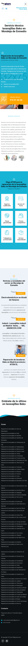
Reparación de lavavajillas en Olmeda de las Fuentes (12, 557)
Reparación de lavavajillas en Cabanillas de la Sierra (13, 530)
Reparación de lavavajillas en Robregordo (12, 585)
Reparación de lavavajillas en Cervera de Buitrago (14, 601)
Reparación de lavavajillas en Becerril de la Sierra (14, 578)
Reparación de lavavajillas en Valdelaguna (12, 526)
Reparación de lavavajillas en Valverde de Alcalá (13, 587)
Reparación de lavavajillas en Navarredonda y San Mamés (14, 487)
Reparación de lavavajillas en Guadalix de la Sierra (12, 575)
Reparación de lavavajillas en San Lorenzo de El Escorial (13, 518)
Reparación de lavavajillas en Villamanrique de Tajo (13, 443)
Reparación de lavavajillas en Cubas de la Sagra (13, 596)
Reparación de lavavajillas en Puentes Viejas (12, 451)
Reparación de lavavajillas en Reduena (11, 471)
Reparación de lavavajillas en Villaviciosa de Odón (12, 464)
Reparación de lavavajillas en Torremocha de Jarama (12, 512)
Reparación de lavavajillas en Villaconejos (12, 583)
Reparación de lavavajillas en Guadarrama (12, 567)
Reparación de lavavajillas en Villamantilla (12, 592)
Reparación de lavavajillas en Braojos (10, 599)
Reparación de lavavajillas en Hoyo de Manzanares (11, 430)
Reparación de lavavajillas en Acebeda (11, 542)
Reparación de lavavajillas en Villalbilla (11, 535)
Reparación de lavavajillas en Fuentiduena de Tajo (14, 460)
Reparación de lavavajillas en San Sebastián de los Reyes (13, 571)
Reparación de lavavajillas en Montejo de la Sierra (14, 524)
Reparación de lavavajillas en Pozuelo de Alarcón (14, 594)
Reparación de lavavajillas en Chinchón (11, 435)
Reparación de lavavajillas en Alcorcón (11, 603)
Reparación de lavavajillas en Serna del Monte (13, 508)
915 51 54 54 (6, 622)
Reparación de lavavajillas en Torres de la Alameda (12, 498)
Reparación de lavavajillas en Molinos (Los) (12, 449)
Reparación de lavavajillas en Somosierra (11, 563)
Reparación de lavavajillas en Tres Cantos (12, 533)
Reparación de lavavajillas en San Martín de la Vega (13, 539)
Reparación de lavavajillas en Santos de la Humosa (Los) (12, 545)
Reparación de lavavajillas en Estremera (11, 478)
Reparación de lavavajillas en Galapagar (11, 492)
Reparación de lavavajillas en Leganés (11, 581)
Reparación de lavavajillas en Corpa (10, 476)
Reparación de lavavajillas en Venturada (11, 467)
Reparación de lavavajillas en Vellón (10, 565)
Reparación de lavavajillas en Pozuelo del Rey (13, 458)
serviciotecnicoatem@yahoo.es (11, 620)
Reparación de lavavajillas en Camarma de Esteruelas (12, 439)
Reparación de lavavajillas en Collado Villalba (12, 469)
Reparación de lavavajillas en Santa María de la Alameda (13, 505)
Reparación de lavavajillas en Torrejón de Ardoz (13, 522)
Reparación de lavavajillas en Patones (11, 474)
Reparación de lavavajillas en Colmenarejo (12, 456)
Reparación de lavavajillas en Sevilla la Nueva (13, 490)
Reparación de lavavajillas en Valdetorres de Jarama (12, 553)
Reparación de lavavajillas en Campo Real (12, 515)
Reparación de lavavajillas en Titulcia (10, 453)
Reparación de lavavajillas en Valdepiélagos (12, 447)
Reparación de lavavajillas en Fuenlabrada (12, 560)
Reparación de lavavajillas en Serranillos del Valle (14, 480)
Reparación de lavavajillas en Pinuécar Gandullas (13, 495)
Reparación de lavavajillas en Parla (10, 433)
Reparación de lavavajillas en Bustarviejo (11, 501)
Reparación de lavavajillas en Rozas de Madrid (13, 590)
